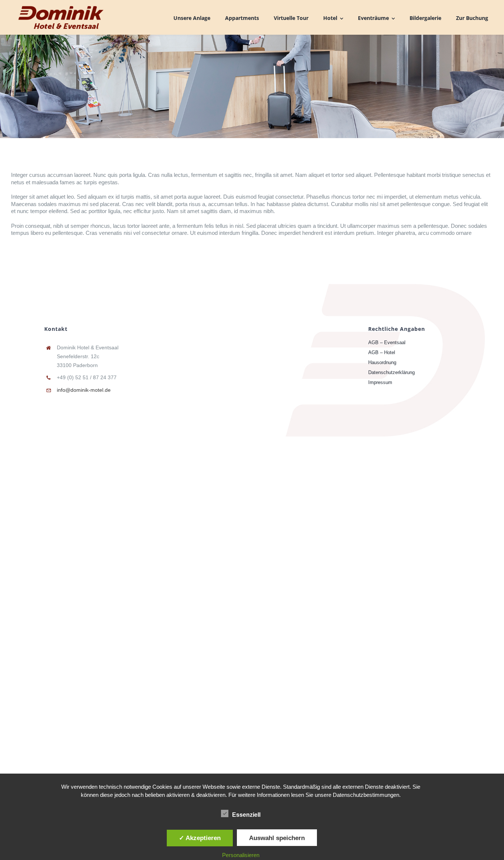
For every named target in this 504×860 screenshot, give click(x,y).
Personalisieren (240, 855)
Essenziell (246, 815)
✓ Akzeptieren (200, 838)
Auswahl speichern (277, 838)
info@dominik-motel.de (84, 390)
